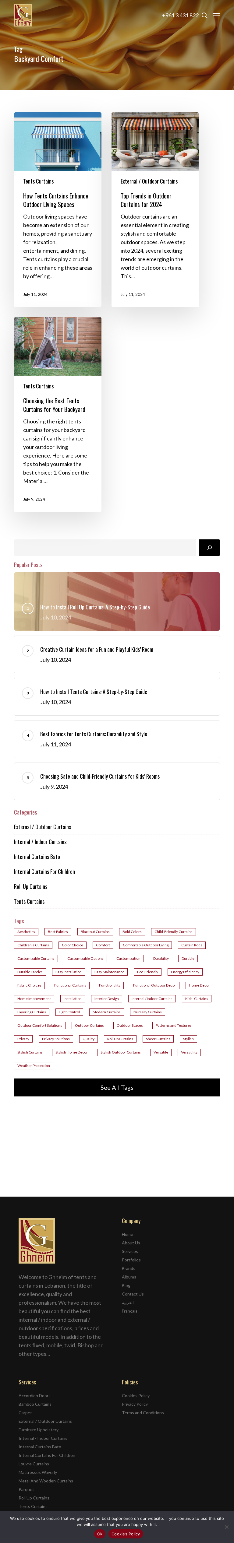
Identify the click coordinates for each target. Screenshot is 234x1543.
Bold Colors (132, 931)
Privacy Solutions (56, 1038)
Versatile (161, 1052)
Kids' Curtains (196, 998)
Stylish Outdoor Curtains (121, 1052)
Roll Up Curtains (30, 886)
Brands (128, 1268)
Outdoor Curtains (89, 1025)
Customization (128, 958)
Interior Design (106, 998)
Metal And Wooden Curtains (46, 1480)
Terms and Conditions (143, 1412)
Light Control (69, 1012)
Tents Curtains (38, 181)
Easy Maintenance (109, 972)
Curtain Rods (191, 945)
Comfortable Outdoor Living (145, 945)
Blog (126, 1285)
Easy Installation (68, 972)
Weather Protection (33, 1065)
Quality (88, 1038)
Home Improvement (34, 998)
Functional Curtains (70, 985)
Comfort (103, 945)
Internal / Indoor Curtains (40, 842)
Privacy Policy (135, 1404)
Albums (129, 1276)
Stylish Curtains (30, 1052)
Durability (161, 958)
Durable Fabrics (30, 972)
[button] (216, 15)
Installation (73, 998)
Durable (188, 958)
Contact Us (133, 1293)
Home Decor (199, 985)
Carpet (25, 1412)
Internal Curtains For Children (44, 871)
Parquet (26, 1489)
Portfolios (131, 1259)
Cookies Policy (136, 1395)
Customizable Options (85, 958)
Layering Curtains (31, 1012)
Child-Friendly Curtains (173, 931)
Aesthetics (26, 931)
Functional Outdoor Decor (154, 985)
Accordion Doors (35, 1395)
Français (129, 1310)
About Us (131, 1242)
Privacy (23, 1038)
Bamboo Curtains (35, 1404)
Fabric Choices (29, 985)
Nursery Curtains (147, 1012)
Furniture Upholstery (38, 1429)
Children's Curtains (33, 945)
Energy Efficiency (185, 972)
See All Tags (117, 1087)
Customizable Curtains (36, 958)
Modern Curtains (107, 1012)
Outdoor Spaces (130, 1025)
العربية (128, 1302)
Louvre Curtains (34, 1463)
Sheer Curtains (158, 1038)
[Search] (209, 547)
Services (130, 1251)
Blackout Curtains (95, 931)
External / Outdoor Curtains (149, 181)
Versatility (189, 1052)
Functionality (109, 985)
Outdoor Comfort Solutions (39, 1025)
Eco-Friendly (147, 972)
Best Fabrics (58, 931)
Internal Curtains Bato (37, 857)
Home (127, 1234)
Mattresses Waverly (38, 1472)
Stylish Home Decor (71, 1052)
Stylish (188, 1038)
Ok (100, 1533)
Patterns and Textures (174, 1025)
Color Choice (72, 945)
